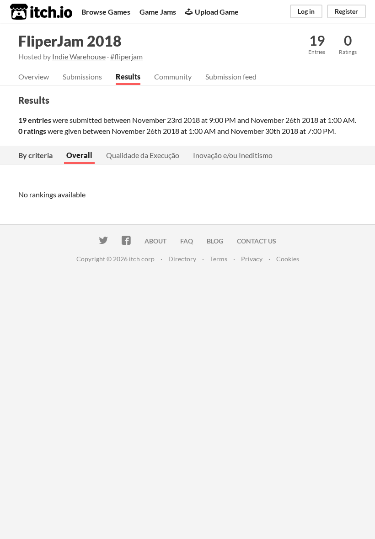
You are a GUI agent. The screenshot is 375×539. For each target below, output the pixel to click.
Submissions (82, 76)
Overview (33, 76)
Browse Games (105, 11)
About (155, 241)
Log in (306, 11)
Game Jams (157, 11)
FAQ (186, 241)
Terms (218, 259)
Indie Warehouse (79, 56)
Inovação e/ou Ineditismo (233, 155)
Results (128, 76)
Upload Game (217, 11)
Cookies (287, 259)
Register (346, 11)
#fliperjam (126, 56)
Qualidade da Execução (142, 155)
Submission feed (231, 76)
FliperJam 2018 (70, 41)
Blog (215, 241)
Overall (79, 155)
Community (173, 76)
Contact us (256, 241)
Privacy (251, 259)
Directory (182, 259)
